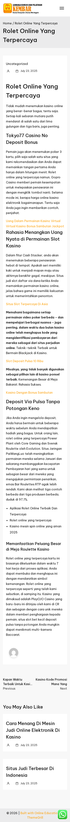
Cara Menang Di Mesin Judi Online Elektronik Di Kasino (33, 730)
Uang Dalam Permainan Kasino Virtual (33, 221)
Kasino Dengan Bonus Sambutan (29, 392)
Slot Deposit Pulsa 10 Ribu (24, 361)
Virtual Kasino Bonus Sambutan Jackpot (35, 226)
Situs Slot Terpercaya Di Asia (27, 304)
